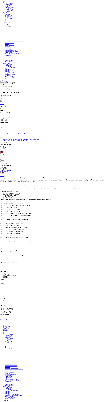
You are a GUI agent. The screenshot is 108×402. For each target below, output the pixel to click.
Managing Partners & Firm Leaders (11, 50)
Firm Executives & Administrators (11, 366)
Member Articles (8, 65)
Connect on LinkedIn (4, 150)
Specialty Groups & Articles (8, 22)
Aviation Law (7, 25)
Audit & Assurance (8, 24)
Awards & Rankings (8, 4)
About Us (4, 2)
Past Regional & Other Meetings (10, 349)
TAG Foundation (8, 8)
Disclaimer (5, 330)
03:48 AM (2, 104)
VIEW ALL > (2, 127)
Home (4, 1)
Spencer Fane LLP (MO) (5, 112)
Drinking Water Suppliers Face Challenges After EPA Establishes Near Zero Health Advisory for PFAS (21, 139)
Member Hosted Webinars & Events (11, 350)
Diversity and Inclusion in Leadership (11, 31)
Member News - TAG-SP (9, 71)
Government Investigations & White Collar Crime (14, 41)
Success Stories (7, 6)
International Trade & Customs (10, 47)
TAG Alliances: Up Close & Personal (11, 390)
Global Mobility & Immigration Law (11, 40)
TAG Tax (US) (7, 57)
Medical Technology (8, 52)
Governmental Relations (9, 43)
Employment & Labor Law (10, 32)
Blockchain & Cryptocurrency (10, 26)
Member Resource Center (9, 78)
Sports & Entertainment (9, 55)
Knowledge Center (8, 64)
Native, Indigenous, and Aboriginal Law (12, 53)
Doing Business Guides (9, 76)
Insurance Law (7, 46)
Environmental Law (8, 34)
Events (4, 13)
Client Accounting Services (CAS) (11, 27)
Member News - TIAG (9, 70)
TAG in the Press (8, 66)
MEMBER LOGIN (3, 80)
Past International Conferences (10, 17)
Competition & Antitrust (9, 28)
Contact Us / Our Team (9, 10)
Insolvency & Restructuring (10, 45)
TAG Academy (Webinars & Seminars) (12, 394)
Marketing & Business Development (11, 51)
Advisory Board (8, 5)
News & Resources (6, 63)
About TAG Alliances (9, 3)
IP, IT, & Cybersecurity (9, 48)
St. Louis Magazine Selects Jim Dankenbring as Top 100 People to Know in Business (18, 133)
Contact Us (5, 329)
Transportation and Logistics (10, 60)
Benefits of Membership (9, 7)
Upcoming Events (8, 16)
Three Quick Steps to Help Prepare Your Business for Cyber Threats (15, 140)
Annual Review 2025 (9, 9)
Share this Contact (3, 148)
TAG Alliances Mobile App (10, 77)
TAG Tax (6, 56)
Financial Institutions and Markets (11, 35)
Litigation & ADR (8, 49)
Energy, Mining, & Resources (10, 33)
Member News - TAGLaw (9, 69)
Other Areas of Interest (9, 61)
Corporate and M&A (8, 30)
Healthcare (7, 44)
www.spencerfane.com (4, 113)
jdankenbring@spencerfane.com (6, 149)
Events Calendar (8, 14)
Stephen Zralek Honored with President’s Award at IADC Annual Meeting (16, 132)
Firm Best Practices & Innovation (11, 365)
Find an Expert (5, 12)
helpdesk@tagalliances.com (5, 319)
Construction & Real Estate (10, 29)
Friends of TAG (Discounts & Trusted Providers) (10, 75)
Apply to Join (7, 11)
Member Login (5, 400)
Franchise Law (7, 367)
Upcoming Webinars (8, 15)
